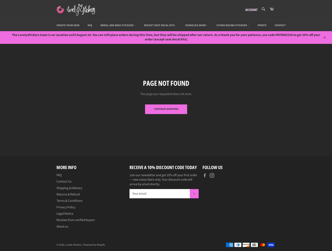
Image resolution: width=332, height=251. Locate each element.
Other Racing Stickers (232, 25)
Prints (262, 25)
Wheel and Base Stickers (117, 25)
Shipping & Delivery (69, 188)
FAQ (90, 25)
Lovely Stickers (74, 245)
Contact (280, 25)
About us (62, 226)
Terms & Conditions (69, 200)
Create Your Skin (67, 25)
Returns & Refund (68, 194)
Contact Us (63, 181)
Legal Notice (64, 213)
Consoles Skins (196, 25)
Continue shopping (166, 109)
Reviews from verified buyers (75, 220)
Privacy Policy (66, 207)
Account (251, 10)
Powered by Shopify (94, 245)
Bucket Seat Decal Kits (159, 25)
